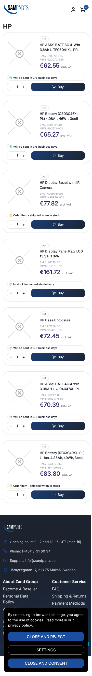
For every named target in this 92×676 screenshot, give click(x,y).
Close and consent (46, 663)
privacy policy (20, 625)
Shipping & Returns (69, 596)
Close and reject (46, 636)
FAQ (55, 588)
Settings (46, 649)
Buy (61, 87)
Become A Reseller (20, 588)
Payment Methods (68, 603)
